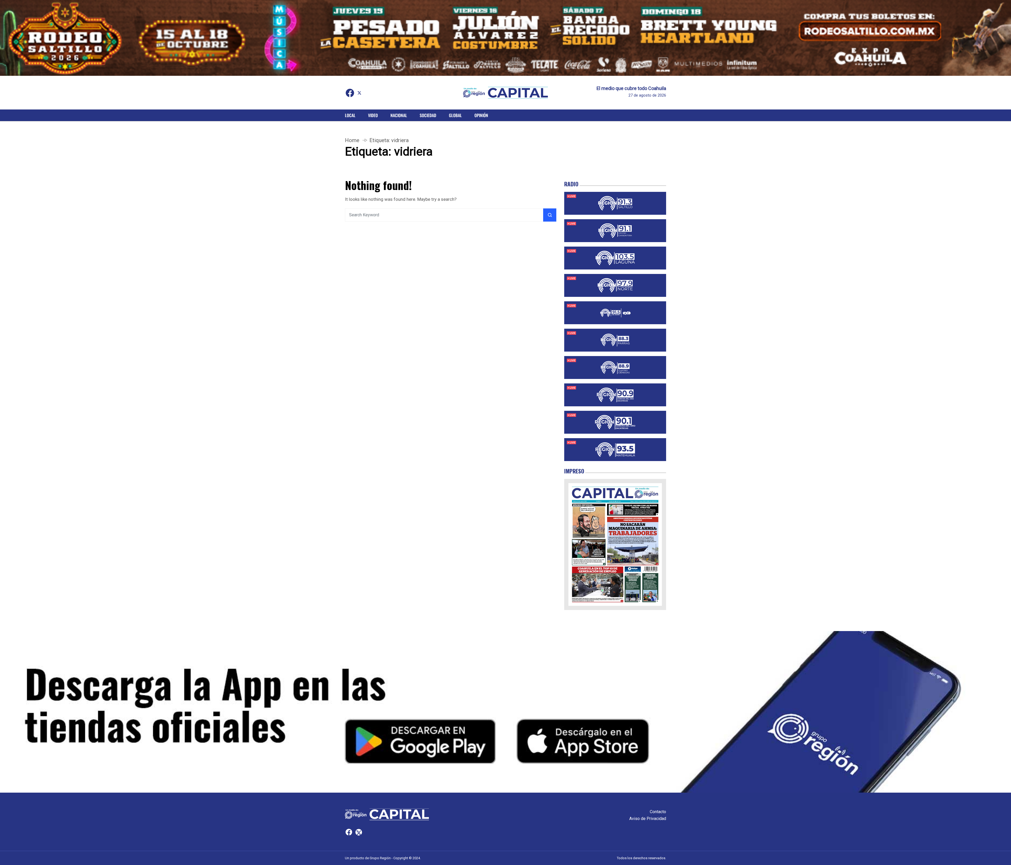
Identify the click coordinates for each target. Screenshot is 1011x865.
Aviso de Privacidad (647, 818)
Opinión (481, 115)
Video (373, 115)
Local (350, 115)
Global (455, 115)
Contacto (658, 811)
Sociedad (428, 115)
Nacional (398, 115)
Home (352, 140)
